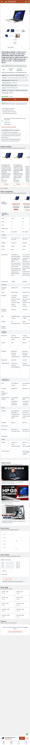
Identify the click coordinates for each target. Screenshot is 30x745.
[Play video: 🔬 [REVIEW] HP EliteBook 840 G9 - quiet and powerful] (15, 512)
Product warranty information (8, 127)
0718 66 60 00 (7, 124)
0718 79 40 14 (7, 122)
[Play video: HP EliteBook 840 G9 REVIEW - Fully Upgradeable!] (15, 473)
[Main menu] (2, 1)
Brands (11, 743)
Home (4, 743)
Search (18, 743)
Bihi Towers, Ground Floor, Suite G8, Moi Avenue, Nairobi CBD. (14, 119)
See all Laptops (4, 188)
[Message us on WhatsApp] (26, 1)
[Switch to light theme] (28, 1)
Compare (6, 184)
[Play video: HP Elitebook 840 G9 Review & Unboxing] (15, 492)
